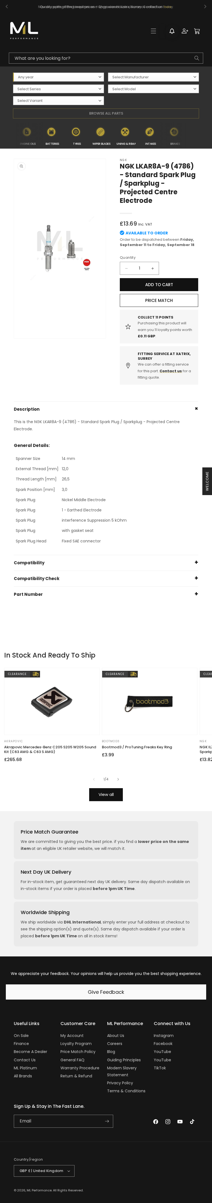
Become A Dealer (30, 1051)
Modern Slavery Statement (122, 1071)
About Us (115, 1035)
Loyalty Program (76, 1043)
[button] (153, 31)
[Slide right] (118, 779)
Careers (114, 1043)
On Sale (21, 1035)
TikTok (160, 1068)
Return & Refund (76, 1076)
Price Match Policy (78, 1051)
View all (106, 794)
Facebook (163, 1043)
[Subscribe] (107, 1121)
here (168, 6)
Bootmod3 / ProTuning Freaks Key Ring (137, 747)
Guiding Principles (124, 1060)
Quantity (128, 257)
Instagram (164, 1035)
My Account (72, 1035)
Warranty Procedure (79, 1068)
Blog (111, 1051)
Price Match (159, 300)
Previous (11, 135)
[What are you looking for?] (197, 58)
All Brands (23, 1076)
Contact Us (25, 1060)
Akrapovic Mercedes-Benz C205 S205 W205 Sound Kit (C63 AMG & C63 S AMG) (50, 749)
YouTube (162, 1051)
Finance (21, 1043)
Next (191, 135)
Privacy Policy (120, 1083)
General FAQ (72, 1060)
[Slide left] (94, 779)
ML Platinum (25, 1068)
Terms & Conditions (126, 1091)
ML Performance (39, 1190)
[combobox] (106, 58)
